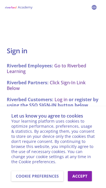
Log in (61, 99)
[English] (94, 7)
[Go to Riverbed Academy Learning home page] (19, 7)
